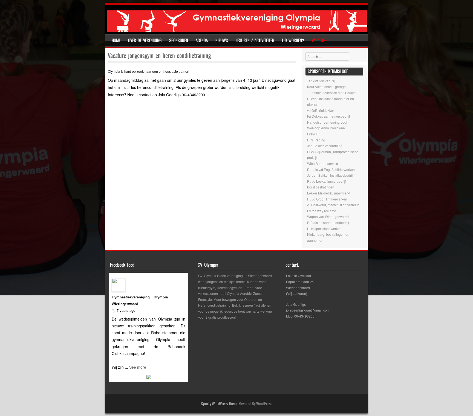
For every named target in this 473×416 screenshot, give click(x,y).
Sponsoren (178, 40)
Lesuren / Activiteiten (255, 40)
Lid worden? (293, 40)
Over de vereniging (144, 40)
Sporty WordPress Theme (219, 404)
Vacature (319, 40)
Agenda (202, 40)
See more (137, 367)
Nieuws (221, 40)
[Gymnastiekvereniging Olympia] (237, 30)
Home (116, 40)
